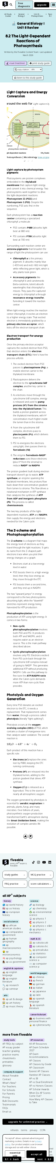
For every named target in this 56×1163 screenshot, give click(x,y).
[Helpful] (25, 836)
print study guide (41, 63)
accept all (36, 1154)
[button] (24, 160)
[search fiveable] (11, 5)
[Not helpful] (30, 836)
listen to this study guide (29, 77)
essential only (15, 1154)
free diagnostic (24, 5)
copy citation (23, 69)
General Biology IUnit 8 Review (28, 25)
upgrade (42, 4)
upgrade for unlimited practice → (28, 1121)
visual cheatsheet (17, 63)
